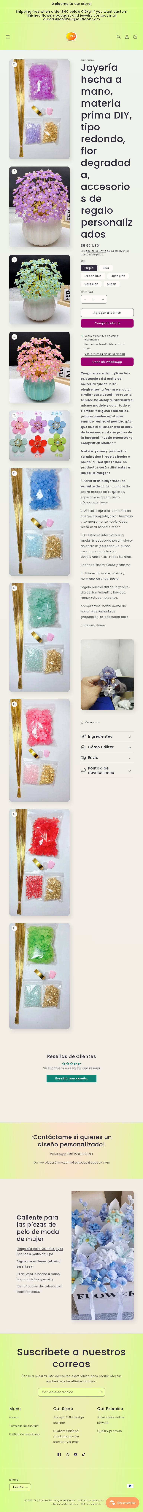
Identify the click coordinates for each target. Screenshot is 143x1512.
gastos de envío (96, 250)
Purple (89, 268)
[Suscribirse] (101, 1392)
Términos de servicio (24, 1426)
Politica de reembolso (24, 1434)
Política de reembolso (91, 1500)
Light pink (118, 276)
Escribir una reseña (71, 1078)
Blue (106, 268)
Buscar (14, 1417)
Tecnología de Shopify (62, 1500)
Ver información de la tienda (105, 354)
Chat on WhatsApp (107, 362)
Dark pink (91, 284)
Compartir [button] (92, 722)
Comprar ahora (107, 323)
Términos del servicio (65, 1504)
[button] (8, 37)
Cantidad (87, 292)
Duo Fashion (41, 1500)
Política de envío (91, 1504)
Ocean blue (93, 276)
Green (111, 284)
